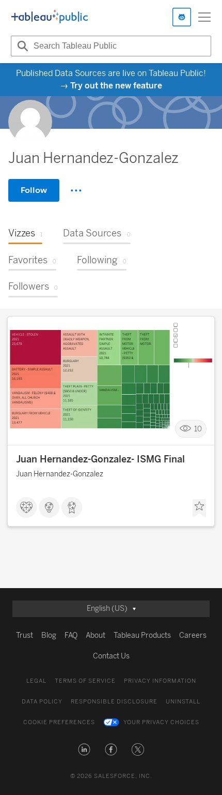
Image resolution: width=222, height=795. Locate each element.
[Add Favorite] (199, 508)
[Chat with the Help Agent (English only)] (181, 17)
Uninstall (183, 701)
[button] (84, 749)
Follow (34, 190)
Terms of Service (85, 681)
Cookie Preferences (59, 722)
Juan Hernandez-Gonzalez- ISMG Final (100, 459)
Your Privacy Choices (161, 722)
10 (198, 429)
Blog (48, 635)
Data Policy (42, 701)
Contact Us (111, 656)
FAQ (71, 635)
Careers (193, 635)
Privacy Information (160, 681)
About (95, 635)
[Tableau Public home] (49, 17)
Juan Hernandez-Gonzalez (59, 474)
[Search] (21, 46)
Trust (24, 635)
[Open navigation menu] (204, 17)
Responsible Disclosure (114, 701)
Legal (36, 681)
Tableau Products (142, 635)
